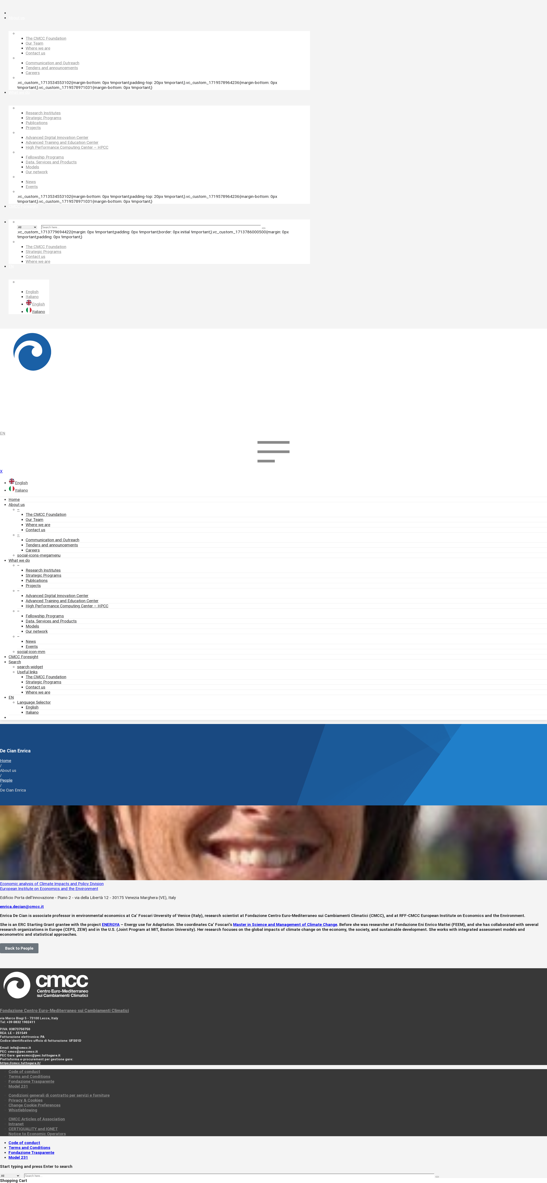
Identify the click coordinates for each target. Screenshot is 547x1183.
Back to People (19, 948)
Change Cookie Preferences (34, 1105)
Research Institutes (43, 570)
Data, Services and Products (51, 621)
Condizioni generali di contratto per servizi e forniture (59, 1095)
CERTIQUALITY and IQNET (33, 1128)
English (32, 707)
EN (2, 433)
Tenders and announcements (52, 545)
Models (32, 626)
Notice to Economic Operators (37, 1133)
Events (32, 646)
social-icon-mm (31, 651)
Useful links (27, 671)
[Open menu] (273, 466)
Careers (33, 550)
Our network (37, 631)
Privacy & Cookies (26, 1100)
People (6, 780)
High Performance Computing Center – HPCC (67, 605)
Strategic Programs (43, 575)
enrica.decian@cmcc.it (22, 906)
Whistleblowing (23, 1110)
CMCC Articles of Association (37, 1119)
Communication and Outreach (52, 539)
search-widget (30, 666)
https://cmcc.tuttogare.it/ (20, 1063)
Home (14, 499)
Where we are (38, 524)
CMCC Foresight (23, 656)
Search (15, 661)
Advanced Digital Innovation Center (57, 595)
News (31, 641)
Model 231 (18, 1086)
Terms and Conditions (29, 1076)
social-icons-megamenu (38, 555)
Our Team (34, 519)
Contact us (35, 529)
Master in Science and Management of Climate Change (285, 924)
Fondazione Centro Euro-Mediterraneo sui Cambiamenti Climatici (64, 1010)
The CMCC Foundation (46, 514)
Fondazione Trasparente (31, 1081)
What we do (19, 560)
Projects (33, 585)
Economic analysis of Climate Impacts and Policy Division (52, 883)
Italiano (32, 712)
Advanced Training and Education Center (62, 600)
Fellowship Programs (45, 616)
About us (17, 504)
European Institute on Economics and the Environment (49, 888)
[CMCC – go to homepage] (273, 378)
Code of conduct (24, 1071)
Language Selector (34, 702)
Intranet (16, 1123)
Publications (37, 580)
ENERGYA (111, 924)
